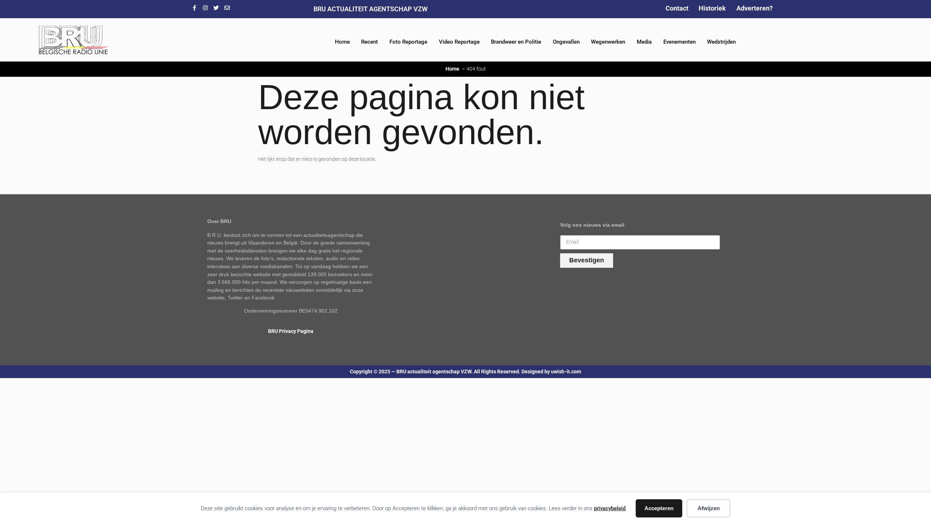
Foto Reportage (408, 42)
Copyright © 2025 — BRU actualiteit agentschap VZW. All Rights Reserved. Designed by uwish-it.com (465, 372)
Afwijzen (709, 508)
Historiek (712, 8)
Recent (369, 42)
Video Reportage (459, 42)
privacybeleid (610, 508)
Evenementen (679, 42)
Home (342, 42)
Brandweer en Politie (516, 42)
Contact (677, 8)
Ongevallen (566, 42)
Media (644, 42)
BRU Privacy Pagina (290, 331)
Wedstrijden (721, 42)
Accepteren (659, 508)
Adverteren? (754, 8)
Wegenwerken (608, 42)
